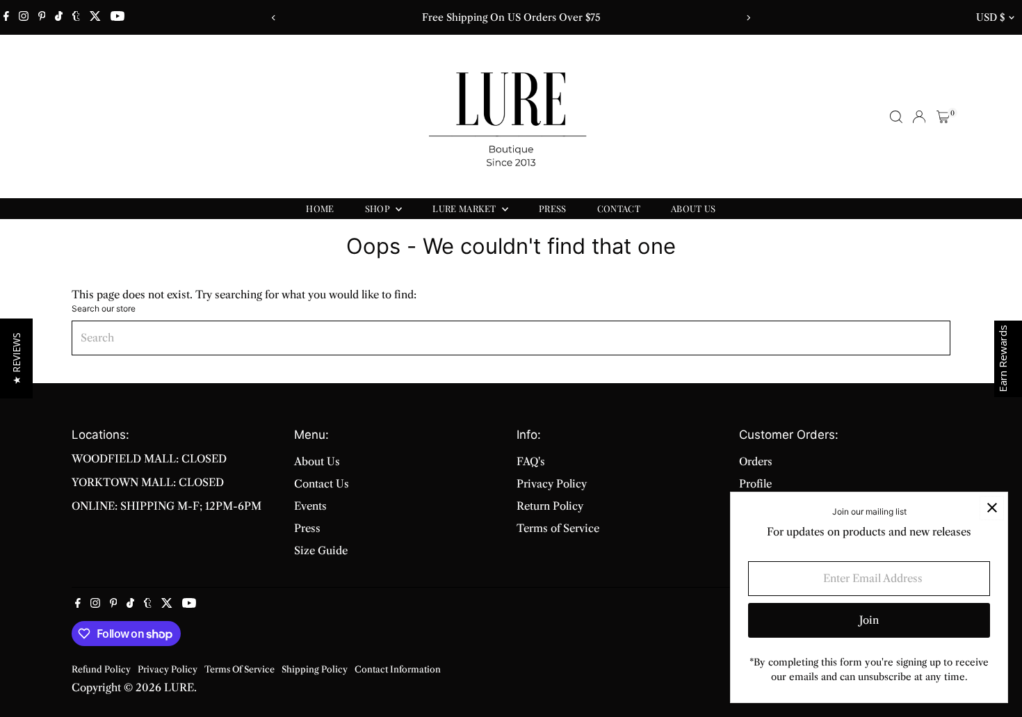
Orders (755, 461)
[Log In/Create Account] (919, 117)
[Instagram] (23, 17)
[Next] (748, 17)
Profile (755, 483)
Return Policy (550, 506)
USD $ (990, 17)
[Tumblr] (76, 17)
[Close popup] (992, 508)
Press (307, 528)
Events (310, 506)
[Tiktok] (58, 17)
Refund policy (101, 669)
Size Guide (321, 550)
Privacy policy (167, 669)
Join (869, 620)
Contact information (398, 669)
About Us (317, 461)
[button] (16, 358)
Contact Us (321, 483)
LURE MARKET (465, 208)
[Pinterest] (42, 17)
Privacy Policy (552, 483)
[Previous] (274, 17)
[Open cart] (943, 117)
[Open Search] (896, 117)
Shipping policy (315, 669)
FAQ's (531, 461)
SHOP (379, 208)
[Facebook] (6, 17)
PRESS (553, 208)
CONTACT (618, 208)
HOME (320, 208)
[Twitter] (95, 17)
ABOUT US (693, 208)
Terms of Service (558, 528)
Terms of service (239, 669)
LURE (179, 687)
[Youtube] (117, 17)
